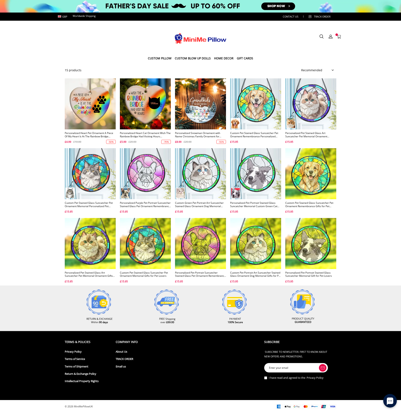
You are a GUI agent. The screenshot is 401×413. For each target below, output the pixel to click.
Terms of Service (75, 359)
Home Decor (223, 58)
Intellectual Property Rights (82, 381)
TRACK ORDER (124, 359)
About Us (121, 351)
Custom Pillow (159, 58)
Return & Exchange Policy (80, 374)
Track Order (322, 16)
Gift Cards (245, 58)
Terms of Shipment (76, 366)
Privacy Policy (73, 351)
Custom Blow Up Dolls (193, 58)
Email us (121, 366)
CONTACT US (290, 16)
